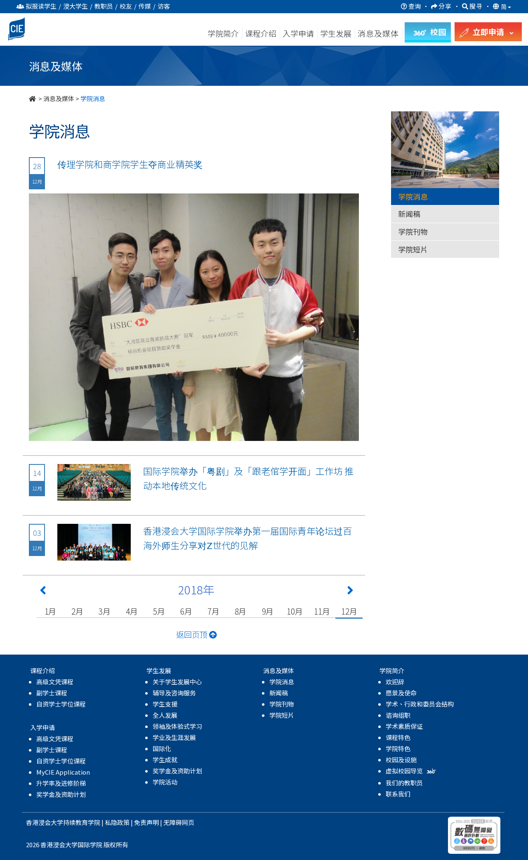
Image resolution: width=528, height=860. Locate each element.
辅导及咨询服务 (174, 692)
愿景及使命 (401, 692)
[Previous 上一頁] (43, 592)
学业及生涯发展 (174, 737)
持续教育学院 (81, 822)
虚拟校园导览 (405, 770)
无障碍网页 (178, 822)
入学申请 (298, 33)
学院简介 (223, 33)
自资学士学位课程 (61, 704)
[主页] (33, 98)
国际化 (162, 748)
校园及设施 (401, 759)
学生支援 (165, 704)
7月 (213, 611)
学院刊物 (413, 231)
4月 (132, 611)
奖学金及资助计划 (61, 794)
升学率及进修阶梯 (61, 783)
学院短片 (413, 249)
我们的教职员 (404, 782)
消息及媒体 (58, 98)
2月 (77, 611)
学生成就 (165, 759)
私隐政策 (117, 822)
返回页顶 (192, 634)
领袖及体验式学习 (177, 726)
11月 (322, 611)
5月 (159, 611)
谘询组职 (398, 715)
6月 (186, 611)
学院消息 (413, 196)
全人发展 (165, 715)
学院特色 (398, 748)
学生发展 (335, 33)
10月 (294, 611)
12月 (349, 611)
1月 (51, 611)
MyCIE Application (63, 772)
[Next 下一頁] (350, 592)
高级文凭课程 (54, 681)
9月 (268, 611)
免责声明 (146, 822)
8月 (241, 611)
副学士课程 (51, 692)
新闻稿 (409, 213)
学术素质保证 (404, 726)
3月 (105, 611)
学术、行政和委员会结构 (420, 704)
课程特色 (398, 737)
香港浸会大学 (44, 822)
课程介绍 (261, 33)
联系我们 (398, 793)
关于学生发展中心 (177, 681)
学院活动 (165, 782)
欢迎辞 (395, 681)
